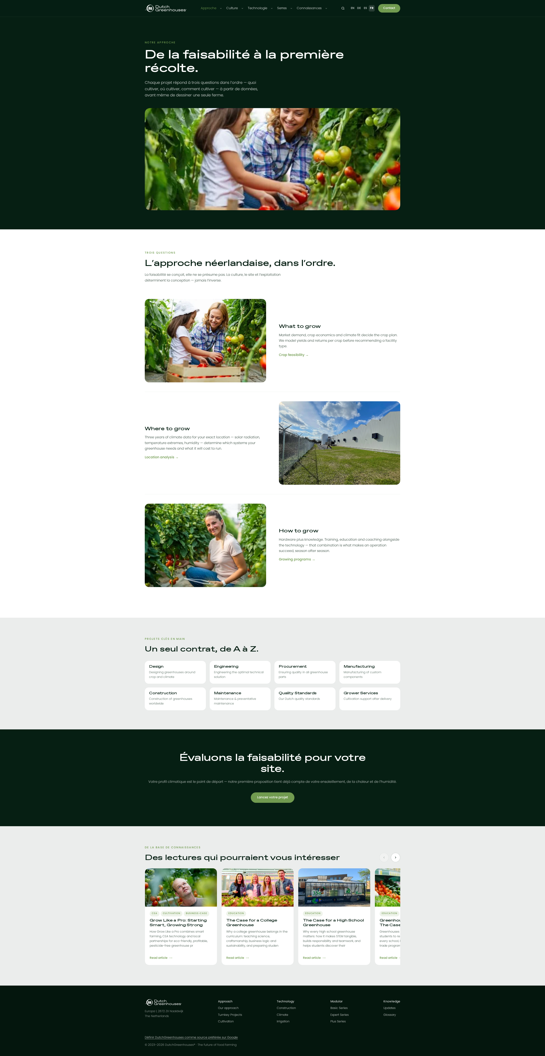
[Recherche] (343, 8)
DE (359, 8)
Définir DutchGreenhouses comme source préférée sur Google (191, 1037)
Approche (208, 8)
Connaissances (309, 8)
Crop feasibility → (294, 355)
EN (352, 8)
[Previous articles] (384, 857)
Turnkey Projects (230, 1014)
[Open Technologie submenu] (272, 8)
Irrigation (283, 1021)
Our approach (228, 1008)
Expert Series (339, 1014)
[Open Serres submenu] (291, 8)
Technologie (257, 8)
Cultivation (226, 1021)
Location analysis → (162, 457)
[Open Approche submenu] (221, 8)
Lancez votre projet (272, 797)
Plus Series (338, 1021)
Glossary (389, 1014)
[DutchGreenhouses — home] (165, 8)
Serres (282, 8)
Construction (286, 1008)
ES (365, 8)
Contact (389, 8)
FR (371, 8)
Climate (282, 1014)
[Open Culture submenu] (242, 8)
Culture (232, 8)
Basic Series (339, 1008)
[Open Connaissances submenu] (326, 8)
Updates (389, 1008)
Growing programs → (297, 559)
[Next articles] (395, 857)
